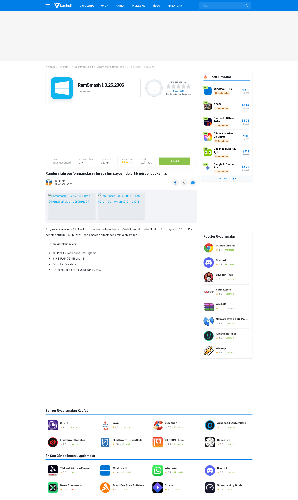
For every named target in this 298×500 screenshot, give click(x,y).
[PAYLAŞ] (176, 185)
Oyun (104, 5)
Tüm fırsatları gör (226, 178)
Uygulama (87, 5)
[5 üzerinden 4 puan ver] (183, 86)
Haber (120, 5)
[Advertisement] (120, 131)
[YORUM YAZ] (193, 185)
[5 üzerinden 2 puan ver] (173, 86)
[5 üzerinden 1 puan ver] (168, 86)
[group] (121, 207)
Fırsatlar (174, 5)
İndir (174, 161)
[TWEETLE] (184, 185)
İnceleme (138, 5)
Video (156, 5)
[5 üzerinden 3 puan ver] (178, 86)
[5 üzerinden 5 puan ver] (188, 86)
